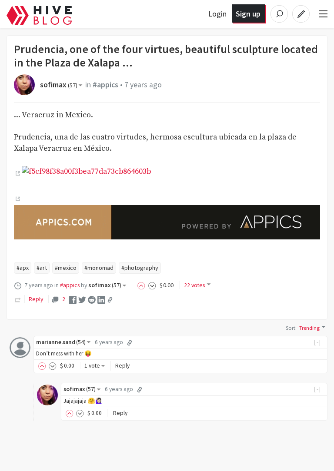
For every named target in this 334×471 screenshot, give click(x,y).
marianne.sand (61, 342)
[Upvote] (142, 285)
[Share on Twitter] (82, 299)
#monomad (99, 268)
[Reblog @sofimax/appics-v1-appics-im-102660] (18, 299)
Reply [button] (122, 365)
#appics (105, 85)
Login (217, 14)
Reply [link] (36, 299)
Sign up (248, 14)
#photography (139, 268)
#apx (23, 268)
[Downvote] (152, 285)
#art (42, 268)
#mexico (66, 268)
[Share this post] (110, 300)
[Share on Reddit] (92, 299)
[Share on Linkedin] (101, 299)
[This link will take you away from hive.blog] (17, 174)
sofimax (58, 85)
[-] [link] (317, 342)
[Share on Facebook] (73, 299)
